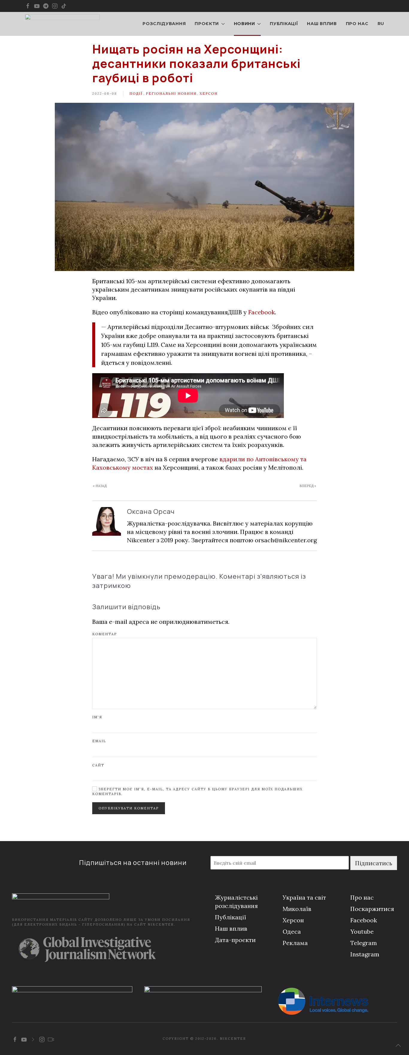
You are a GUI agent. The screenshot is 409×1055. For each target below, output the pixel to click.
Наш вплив (322, 23)
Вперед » (307, 486)
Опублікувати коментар (129, 808)
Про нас (357, 23)
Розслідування (164, 23)
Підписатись (373, 863)
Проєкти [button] (207, 23)
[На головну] (62, 24)
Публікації (284, 23)
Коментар (104, 634)
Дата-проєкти (235, 940)
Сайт (98, 765)
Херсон (209, 93)
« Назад (100, 486)
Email (99, 741)
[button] (398, 1045)
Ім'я (97, 717)
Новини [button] (244, 23)
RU (381, 23)
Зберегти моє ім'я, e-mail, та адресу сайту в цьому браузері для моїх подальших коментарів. (197, 791)
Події (136, 93)
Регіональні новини (171, 93)
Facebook (261, 312)
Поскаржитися (372, 908)
